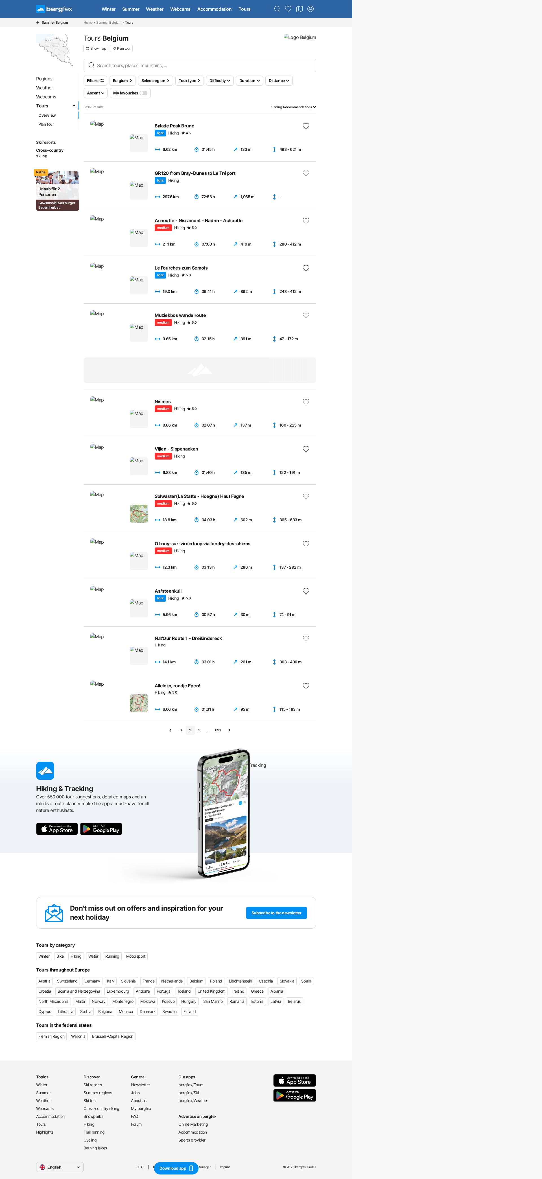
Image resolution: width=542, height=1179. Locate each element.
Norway (99, 1001)
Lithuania (65, 1011)
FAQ (134, 1116)
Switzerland (67, 981)
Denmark (148, 1011)
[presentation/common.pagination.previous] (170, 730)
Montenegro (123, 1001)
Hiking (76, 956)
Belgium (196, 981)
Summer (130, 9)
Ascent (93, 92)
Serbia (85, 1011)
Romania (237, 1001)
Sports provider (192, 1140)
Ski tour (90, 1100)
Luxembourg (118, 991)
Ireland (238, 991)
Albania (276, 991)
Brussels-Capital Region (112, 1036)
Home (88, 22)
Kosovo (168, 1001)
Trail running (94, 1132)
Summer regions (98, 1092)
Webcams (180, 9)
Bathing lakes (95, 1147)
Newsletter (140, 1084)
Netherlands (172, 981)
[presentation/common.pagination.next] (229, 730)
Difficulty (217, 80)
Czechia (266, 981)
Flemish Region (51, 1036)
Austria (44, 981)
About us (139, 1100)
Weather (154, 9)
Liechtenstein (240, 981)
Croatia (44, 991)
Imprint (225, 1167)
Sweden (169, 1011)
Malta (80, 1001)
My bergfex (141, 1108)
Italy (110, 981)
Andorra (143, 991)
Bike (60, 956)
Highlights (44, 1132)
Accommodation (214, 9)
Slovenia (128, 981)
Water (93, 956)
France (149, 981)
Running (112, 956)
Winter (108, 9)
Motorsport (135, 956)
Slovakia (287, 981)
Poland (216, 981)
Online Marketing (193, 1124)
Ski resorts (93, 1084)
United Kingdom (212, 991)
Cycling (90, 1140)
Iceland (184, 991)
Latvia (275, 1001)
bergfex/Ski (188, 1092)
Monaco (126, 1011)
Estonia (257, 1001)
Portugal (164, 991)
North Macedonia (53, 1001)
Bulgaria (105, 1011)
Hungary (188, 1001)
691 (218, 730)
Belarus (294, 1001)
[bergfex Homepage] (54, 9)
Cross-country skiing (101, 1108)
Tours (245, 9)
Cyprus (44, 1011)
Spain (306, 981)
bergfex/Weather (193, 1100)
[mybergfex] (310, 9)
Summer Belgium (108, 22)
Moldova (147, 1001)
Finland (189, 1011)
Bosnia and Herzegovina (79, 991)
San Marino (213, 1001)
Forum (136, 1124)
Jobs (135, 1092)
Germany (92, 981)
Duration (247, 80)
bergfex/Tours (190, 1084)
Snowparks (93, 1116)
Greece (257, 991)
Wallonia (78, 1036)
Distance (277, 80)
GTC (140, 1167)
